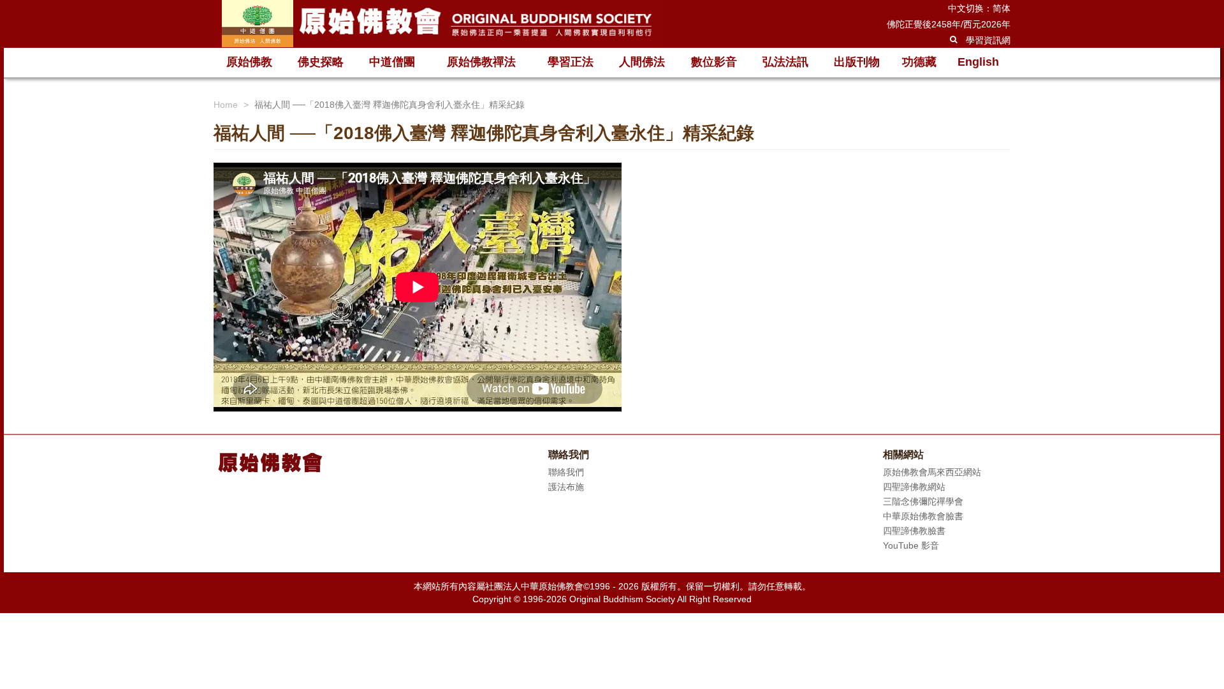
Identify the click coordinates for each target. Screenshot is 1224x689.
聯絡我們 (566, 472)
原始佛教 (249, 62)
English (978, 62)
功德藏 (919, 62)
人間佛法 (642, 62)
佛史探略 (321, 62)
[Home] (437, 23)
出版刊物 (857, 62)
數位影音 (714, 62)
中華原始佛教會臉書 (923, 516)
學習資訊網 (988, 40)
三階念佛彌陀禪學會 (923, 501)
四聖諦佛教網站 (914, 487)
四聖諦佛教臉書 (914, 531)
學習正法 (571, 62)
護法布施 (566, 487)
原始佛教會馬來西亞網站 (932, 472)
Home (226, 105)
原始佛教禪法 (481, 62)
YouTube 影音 (911, 545)
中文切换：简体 (979, 8)
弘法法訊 (785, 62)
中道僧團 (392, 62)
